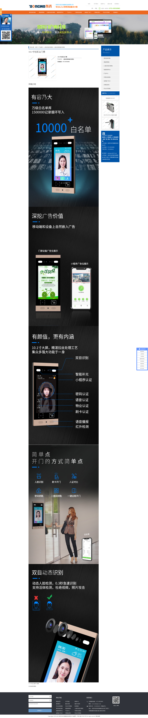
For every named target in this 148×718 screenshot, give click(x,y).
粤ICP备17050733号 (82, 716)
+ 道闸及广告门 (106, 81)
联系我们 (117, 3)
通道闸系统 (41, 12)
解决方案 (110, 3)
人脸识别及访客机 (51, 12)
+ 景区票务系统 (106, 58)
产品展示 (41, 47)
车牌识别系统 (78, 12)
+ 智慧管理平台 (106, 69)
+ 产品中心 (105, 73)
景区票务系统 (32, 12)
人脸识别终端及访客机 (59, 47)
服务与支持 (77, 703)
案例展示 (115, 12)
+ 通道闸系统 (106, 62)
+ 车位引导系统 (106, 88)
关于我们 (96, 3)
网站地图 (98, 716)
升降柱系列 (97, 12)
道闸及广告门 (88, 12)
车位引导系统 (106, 12)
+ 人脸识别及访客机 (108, 65)
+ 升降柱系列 (106, 84)
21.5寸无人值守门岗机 (34, 683)
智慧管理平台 (60, 12)
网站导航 (59, 697)
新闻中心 (103, 3)
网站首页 (58, 701)
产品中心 (69, 12)
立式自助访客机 (32, 686)
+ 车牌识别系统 (106, 77)
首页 (89, 3)
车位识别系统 (59, 706)
